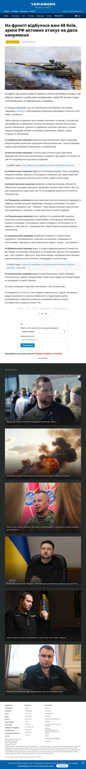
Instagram (47, 354)
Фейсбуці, (21, 111)
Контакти (48, 711)
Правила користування (52, 719)
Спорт (49, 16)
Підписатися (28, 345)
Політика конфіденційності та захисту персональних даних (52, 731)
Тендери (48, 721)
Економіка (15, 16)
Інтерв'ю (8, 711)
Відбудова (29, 711)
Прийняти (62, 766)
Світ (23, 16)
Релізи (7, 736)
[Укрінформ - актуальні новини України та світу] (43, 4)
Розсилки (48, 741)
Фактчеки (28, 719)
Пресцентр (24, 11)
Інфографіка (9, 722)
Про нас (47, 708)
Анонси (32, 11)
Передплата (49, 713)
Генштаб (20, 308)
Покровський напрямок (60, 308)
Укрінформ (24, 292)
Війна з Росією (44, 308)
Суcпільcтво (29, 727)
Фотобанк (15, 11)
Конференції (9, 730)
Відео (7, 716)
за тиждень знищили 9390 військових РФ (47, 165)
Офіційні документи (12, 733)
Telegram (38, 354)
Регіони (31, 16)
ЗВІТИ (47, 736)
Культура (40, 16)
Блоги (7, 719)
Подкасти (8, 705)
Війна (6, 16)
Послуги (7, 11)
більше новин (43, 358)
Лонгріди (8, 725)
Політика (28, 713)
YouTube (58, 354)
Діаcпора (28, 732)
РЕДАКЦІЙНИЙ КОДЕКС (53, 738)
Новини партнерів (12, 728)
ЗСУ (28, 308)
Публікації (8, 708)
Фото (7, 714)
